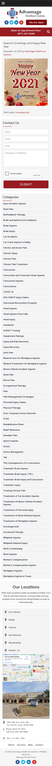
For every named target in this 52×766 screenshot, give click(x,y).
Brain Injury (9, 231)
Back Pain (8, 209)
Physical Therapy (12, 407)
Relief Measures (11, 429)
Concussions (9, 286)
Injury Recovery (11, 347)
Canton (12, 627)
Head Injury (9, 319)
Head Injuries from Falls (15, 313)
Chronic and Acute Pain (15, 247)
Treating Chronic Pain (14, 490)
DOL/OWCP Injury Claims (16, 297)
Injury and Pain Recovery (16, 341)
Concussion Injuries (13, 280)
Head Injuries (10, 308)
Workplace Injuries (12, 570)
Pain (5, 391)
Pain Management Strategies (18, 396)
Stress (6, 446)
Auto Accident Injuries (14, 203)
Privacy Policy (30, 757)
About (11, 745)
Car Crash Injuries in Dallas (17, 242)
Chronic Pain (9, 258)
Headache (8, 324)
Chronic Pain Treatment (15, 264)
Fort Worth (14, 612)
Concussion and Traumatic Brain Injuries (24, 275)
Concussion (9, 269)
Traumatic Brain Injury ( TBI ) (18, 473)
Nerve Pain (9, 380)
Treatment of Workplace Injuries (20, 521)
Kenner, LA (14, 650)
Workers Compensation (15, 559)
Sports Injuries (10, 440)
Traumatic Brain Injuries (15, 468)
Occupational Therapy (14, 385)
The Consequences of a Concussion (21, 462)
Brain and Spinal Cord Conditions (20, 220)
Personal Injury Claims (14, 402)
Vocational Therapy (13, 532)
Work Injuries (10, 554)
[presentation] (23, 174)
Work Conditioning (12, 548)
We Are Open (36, 22)
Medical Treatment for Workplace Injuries (25, 363)
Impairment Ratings (13, 336)
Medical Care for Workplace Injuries (21, 358)
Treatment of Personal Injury (18, 509)
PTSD (6, 418)
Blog (30, 745)
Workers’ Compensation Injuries (19, 565)
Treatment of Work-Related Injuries (21, 515)
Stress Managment (13, 451)
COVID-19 (8, 291)
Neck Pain (8, 374)
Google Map (26, 668)
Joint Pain (8, 352)
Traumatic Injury (11, 485)
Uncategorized (22, 112)
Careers (39, 745)
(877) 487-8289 (26, 33)
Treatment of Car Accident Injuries (21, 496)
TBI (5, 457)
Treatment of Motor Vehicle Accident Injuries (22, 503)
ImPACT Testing (11, 330)
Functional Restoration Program (20, 302)
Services (21, 745)
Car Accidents (10, 236)
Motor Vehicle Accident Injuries (19, 369)
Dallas (12, 619)
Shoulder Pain (10, 435)
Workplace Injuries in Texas (17, 576)
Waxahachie (15, 642)
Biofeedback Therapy (14, 214)
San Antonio (15, 635)
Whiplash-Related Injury (15, 543)
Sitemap (19, 757)
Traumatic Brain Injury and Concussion (23, 479)
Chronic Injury (10, 253)
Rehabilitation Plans (13, 424)
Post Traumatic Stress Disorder (19, 413)
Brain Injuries (10, 225)
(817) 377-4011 (19, 729)
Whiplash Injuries (12, 537)
